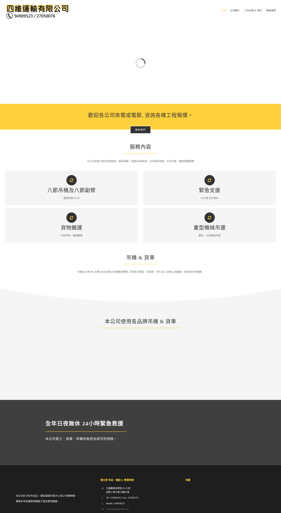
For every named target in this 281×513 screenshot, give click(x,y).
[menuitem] (225, 10)
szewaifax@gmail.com (117, 509)
